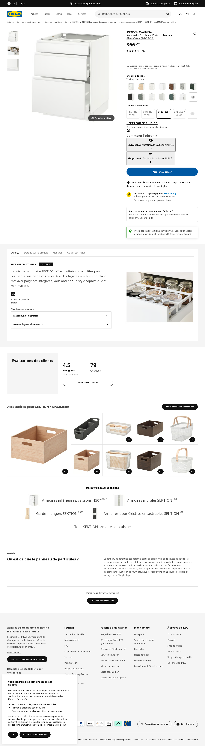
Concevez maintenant (180, 234)
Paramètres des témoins (35, 734)
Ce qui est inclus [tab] (76, 252)
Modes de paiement (110, 666)
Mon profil (139, 634)
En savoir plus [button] (146, 217)
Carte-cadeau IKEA (110, 671)
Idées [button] (69, 13)
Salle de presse (174, 645)
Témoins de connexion (87, 739)
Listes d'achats (141, 654)
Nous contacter (72, 640)
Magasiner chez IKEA (111, 634)
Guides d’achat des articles (114, 660)
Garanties (69, 688)
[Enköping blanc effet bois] (162, 86)
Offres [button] (59, 13)
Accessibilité (192, 739)
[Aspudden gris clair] (162, 97)
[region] (70, 77)
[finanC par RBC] (127, 723)
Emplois (171, 640)
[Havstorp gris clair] (182, 86)
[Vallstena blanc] (131, 86)
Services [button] (82, 13)
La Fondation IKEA (176, 662)
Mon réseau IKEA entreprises (148, 666)
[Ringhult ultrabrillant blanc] (151, 97)
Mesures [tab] (57, 252)
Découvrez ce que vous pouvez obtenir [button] (153, 200)
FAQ (66, 645)
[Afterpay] (118, 723)
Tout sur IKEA (174, 634)
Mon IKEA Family (142, 660)
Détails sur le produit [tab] (36, 252)
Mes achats (140, 649)
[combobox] (130, 14)
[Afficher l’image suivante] (111, 77)
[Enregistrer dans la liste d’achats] (195, 34)
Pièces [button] (47, 13)
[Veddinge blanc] (151, 86)
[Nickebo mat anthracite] (131, 97)
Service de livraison (110, 654)
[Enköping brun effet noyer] (172, 86)
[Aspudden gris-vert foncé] (172, 97)
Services (68, 657)
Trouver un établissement (113, 649)
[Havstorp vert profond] (193, 86)
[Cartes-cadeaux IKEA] (109, 723)
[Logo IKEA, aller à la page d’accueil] (14, 14)
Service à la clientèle (74, 634)
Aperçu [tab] (15, 252)
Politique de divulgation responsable (115, 739)
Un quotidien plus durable (179, 657)
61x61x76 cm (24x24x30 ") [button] (141, 38)
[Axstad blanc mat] (182, 97)
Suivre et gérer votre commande (144, 642)
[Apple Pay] (90, 723)
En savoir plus (160, 186)
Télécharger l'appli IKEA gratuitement (112, 642)
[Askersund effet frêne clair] (141, 86)
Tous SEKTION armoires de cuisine (102, 526)
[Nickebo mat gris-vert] (141, 97)
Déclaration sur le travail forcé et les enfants (165, 739)
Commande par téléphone (113, 677)
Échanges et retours (74, 683)
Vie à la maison (174, 651)
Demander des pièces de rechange (76, 676)
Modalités (138, 739)
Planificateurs (71, 662)
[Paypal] (81, 723)
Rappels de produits (74, 668)
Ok (13, 734)
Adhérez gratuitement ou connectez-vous (154, 196)
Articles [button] (34, 13)
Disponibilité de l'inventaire (77, 651)
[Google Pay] (99, 723)
